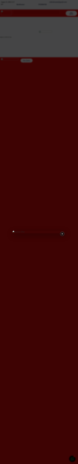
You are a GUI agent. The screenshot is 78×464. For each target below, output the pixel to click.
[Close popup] (62, 234)
